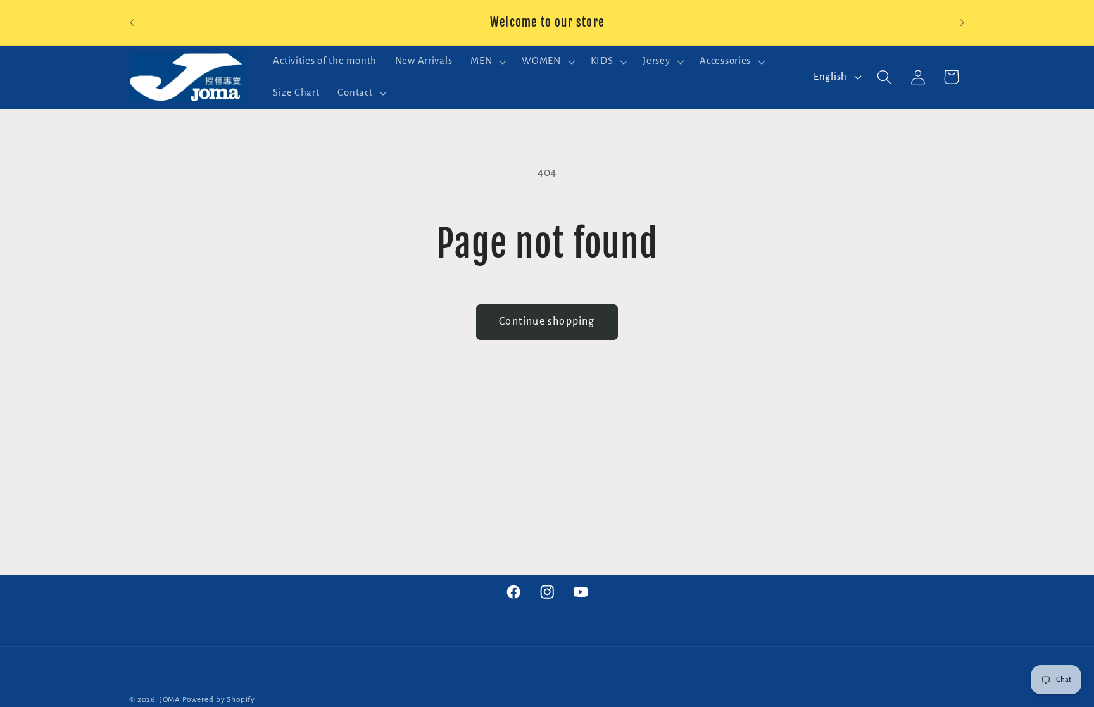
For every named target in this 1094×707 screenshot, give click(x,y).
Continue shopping (546, 321)
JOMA (170, 699)
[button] (487, 61)
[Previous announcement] (132, 22)
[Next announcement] (962, 22)
